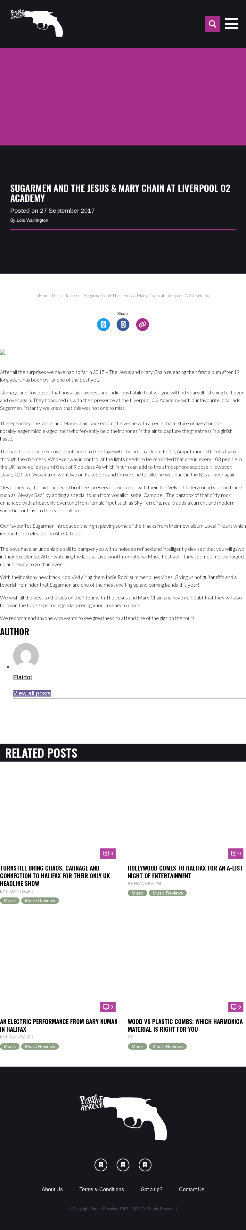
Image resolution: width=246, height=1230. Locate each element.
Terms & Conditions (101, 1189)
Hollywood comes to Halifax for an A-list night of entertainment (185, 871)
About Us (52, 1189)
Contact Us (191, 1189)
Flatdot (22, 677)
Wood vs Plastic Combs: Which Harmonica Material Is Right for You (185, 1025)
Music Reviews (66, 295)
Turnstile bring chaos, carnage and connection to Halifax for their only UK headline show (55, 875)
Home (42, 295)
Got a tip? (151, 1189)
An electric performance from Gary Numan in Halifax (59, 1025)
